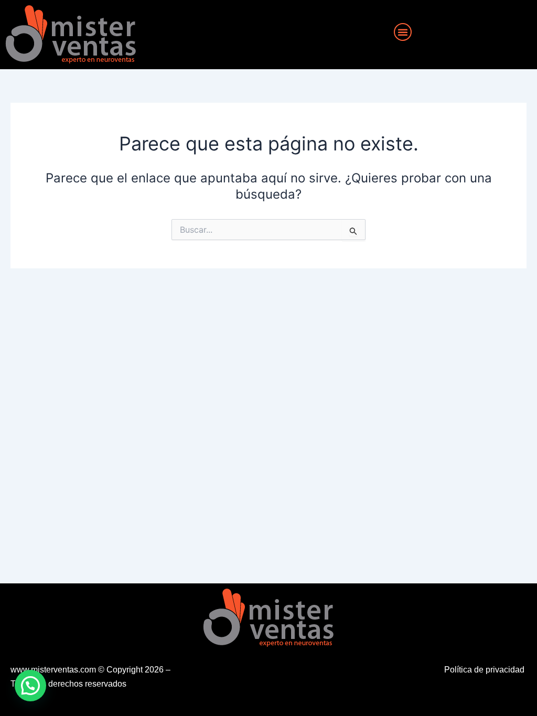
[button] (403, 32)
